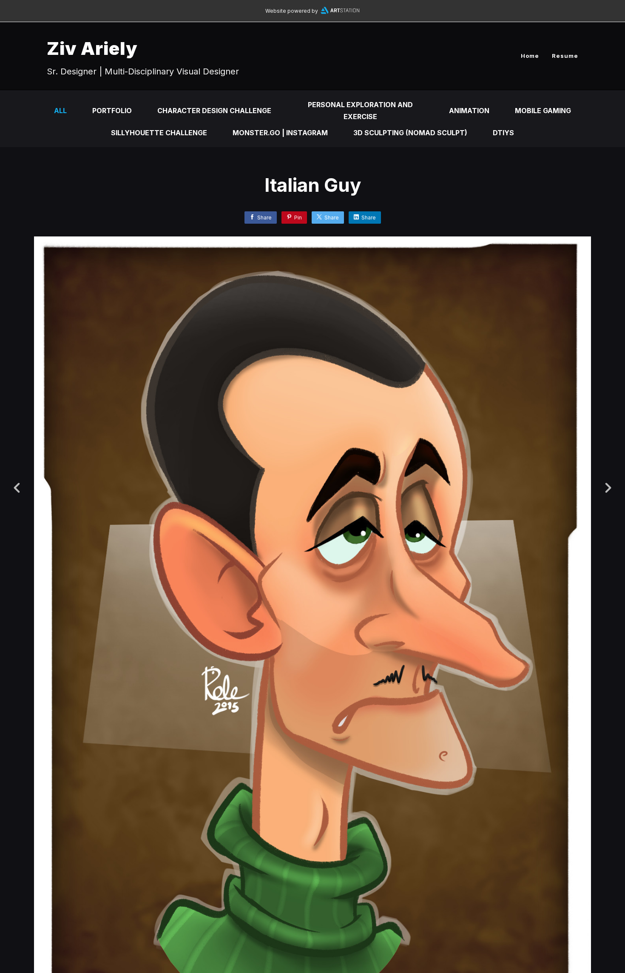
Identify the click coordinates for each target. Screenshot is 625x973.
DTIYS (503, 132)
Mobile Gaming (543, 110)
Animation (469, 110)
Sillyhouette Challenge (159, 132)
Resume (565, 55)
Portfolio (112, 110)
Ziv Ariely (92, 48)
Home (530, 55)
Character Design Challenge (214, 110)
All (60, 110)
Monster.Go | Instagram (280, 132)
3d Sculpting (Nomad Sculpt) (410, 132)
